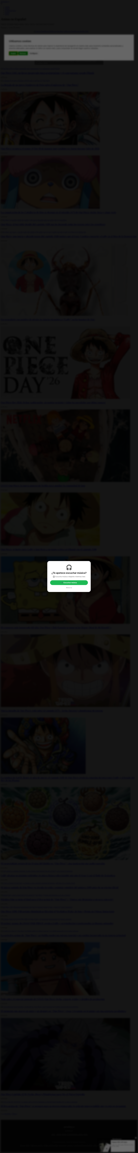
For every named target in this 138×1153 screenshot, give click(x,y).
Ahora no (69, 587)
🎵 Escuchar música (69, 583)
